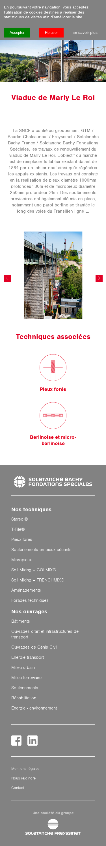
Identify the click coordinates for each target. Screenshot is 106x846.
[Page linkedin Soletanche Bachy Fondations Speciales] (32, 740)
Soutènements (24, 688)
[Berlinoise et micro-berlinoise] (53, 416)
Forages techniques (30, 600)
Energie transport (27, 657)
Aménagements (26, 590)
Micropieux (21, 560)
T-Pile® (18, 529)
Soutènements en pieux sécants (41, 549)
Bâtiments (20, 621)
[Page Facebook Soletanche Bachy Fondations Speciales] (16, 740)
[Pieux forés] (53, 368)
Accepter (17, 32)
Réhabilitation (23, 698)
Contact (17, 787)
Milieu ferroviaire (26, 677)
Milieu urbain (23, 667)
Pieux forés (21, 539)
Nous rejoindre (23, 778)
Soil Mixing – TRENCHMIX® (37, 580)
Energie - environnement (34, 708)
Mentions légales (25, 768)
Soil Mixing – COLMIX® (33, 570)
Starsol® (19, 519)
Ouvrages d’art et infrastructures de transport (45, 634)
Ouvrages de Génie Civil (34, 647)
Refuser (51, 32)
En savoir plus (85, 32)
